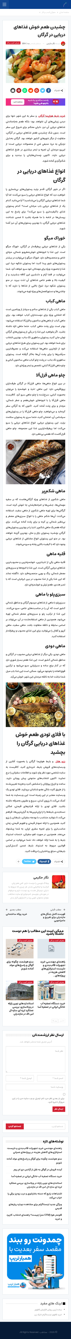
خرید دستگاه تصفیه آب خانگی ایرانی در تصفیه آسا (36, 1176)
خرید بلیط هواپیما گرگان (51, 116)
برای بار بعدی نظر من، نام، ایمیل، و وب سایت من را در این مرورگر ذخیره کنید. (38, 1100)
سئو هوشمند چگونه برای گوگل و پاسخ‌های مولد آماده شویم (34, 1161)
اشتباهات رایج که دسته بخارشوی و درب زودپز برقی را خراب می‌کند (35, 1196)
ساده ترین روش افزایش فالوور (48, 1310)
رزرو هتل (60, 761)
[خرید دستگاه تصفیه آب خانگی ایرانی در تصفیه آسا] (51, 990)
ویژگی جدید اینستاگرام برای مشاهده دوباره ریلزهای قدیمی (35, 1206)
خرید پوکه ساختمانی (16, 914)
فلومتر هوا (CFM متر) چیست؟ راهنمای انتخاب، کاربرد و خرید (34, 1217)
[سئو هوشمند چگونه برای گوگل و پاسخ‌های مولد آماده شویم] (20, 948)
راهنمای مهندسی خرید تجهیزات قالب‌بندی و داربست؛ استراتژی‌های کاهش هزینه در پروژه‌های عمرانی (34, 1150)
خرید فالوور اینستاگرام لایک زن (48, 1315)
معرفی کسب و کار (13, 43)
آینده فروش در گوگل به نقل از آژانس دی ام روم (38, 1170)
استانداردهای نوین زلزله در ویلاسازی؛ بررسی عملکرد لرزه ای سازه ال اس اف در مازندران (35, 1185)
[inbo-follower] (35, 102)
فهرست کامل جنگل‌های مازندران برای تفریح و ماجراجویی (53, 917)
